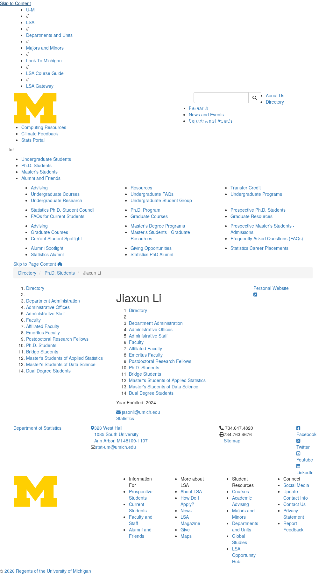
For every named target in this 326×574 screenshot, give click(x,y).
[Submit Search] (254, 97)
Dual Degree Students (48, 370)
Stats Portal (33, 140)
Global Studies (239, 539)
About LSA (191, 491)
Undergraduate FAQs (152, 194)
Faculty (33, 320)
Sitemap (232, 440)
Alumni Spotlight (47, 248)
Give (185, 529)
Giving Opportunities (151, 248)
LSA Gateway (39, 86)
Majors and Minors (45, 47)
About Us (275, 95)
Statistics (125, 418)
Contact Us (294, 504)
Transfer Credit (245, 187)
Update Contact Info (295, 494)
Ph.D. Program (145, 210)
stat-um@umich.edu (115, 447)
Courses (240, 491)
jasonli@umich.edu (140, 412)
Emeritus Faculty (43, 332)
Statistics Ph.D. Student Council (62, 210)
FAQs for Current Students (57, 216)
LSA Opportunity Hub (244, 554)
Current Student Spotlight (56, 238)
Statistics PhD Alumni (152, 254)
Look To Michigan (44, 60)
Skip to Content (15, 3)
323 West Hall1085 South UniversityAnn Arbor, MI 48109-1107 (121, 434)
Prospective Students (140, 494)
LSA (30, 22)
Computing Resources (43, 127)
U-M (30, 9)
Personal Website (271, 288)
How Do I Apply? (190, 501)
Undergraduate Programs (256, 194)
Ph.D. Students (36, 165)
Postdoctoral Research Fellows (57, 339)
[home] (59, 264)
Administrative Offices (48, 307)
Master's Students (39, 171)
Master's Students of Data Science (61, 364)
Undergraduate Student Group (161, 200)
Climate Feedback (39, 133)
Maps (186, 536)
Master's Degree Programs (158, 225)
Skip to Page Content (34, 264)
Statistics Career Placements (259, 248)
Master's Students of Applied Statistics (64, 358)
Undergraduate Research (56, 200)
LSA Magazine (190, 520)
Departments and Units (49, 35)
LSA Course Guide (45, 73)
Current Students (138, 507)
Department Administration (53, 300)
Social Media (296, 485)
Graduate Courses (149, 216)
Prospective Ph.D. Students (258, 210)
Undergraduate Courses (55, 194)
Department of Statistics (37, 428)
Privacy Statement (293, 513)
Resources (141, 187)
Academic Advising (242, 501)
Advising (39, 187)
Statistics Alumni (47, 254)
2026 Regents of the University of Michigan (47, 571)
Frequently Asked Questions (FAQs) (266, 238)
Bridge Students (42, 351)
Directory (275, 102)
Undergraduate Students (46, 159)
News (186, 510)
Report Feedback (293, 526)
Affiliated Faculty (42, 326)
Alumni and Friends (40, 178)
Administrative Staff (45, 313)
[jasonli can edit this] (255, 294)
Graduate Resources (251, 216)
